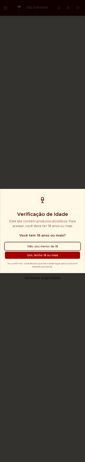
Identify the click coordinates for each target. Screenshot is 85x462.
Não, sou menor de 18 (42, 246)
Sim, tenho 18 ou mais (42, 255)
